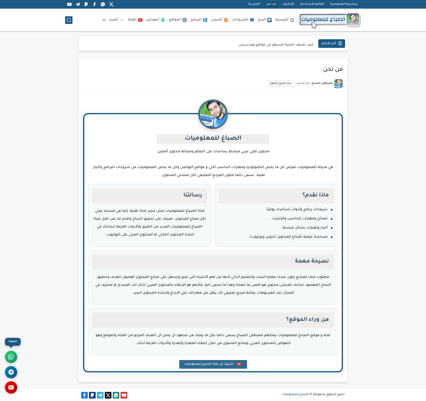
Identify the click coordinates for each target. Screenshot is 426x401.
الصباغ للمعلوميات (295, 394)
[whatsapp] (103, 4)
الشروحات (240, 20)
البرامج (196, 20)
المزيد (113, 20)
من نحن (271, 4)
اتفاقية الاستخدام (312, 4)
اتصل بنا (254, 4)
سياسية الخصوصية (344, 4)
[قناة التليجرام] (11, 372)
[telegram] (78, 4)
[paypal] (86, 4)
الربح (262, 20)
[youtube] (69, 4)
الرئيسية (281, 20)
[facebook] (94, 4)
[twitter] (111, 4)
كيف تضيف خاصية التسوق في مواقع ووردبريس (276, 43)
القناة (132, 20)
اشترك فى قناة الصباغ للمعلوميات (209, 364)
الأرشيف (288, 4)
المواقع (175, 20)
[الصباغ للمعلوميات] (330, 20)
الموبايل (152, 20)
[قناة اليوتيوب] (11, 387)
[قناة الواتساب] (11, 357)
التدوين (216, 20)
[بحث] (68, 20)
